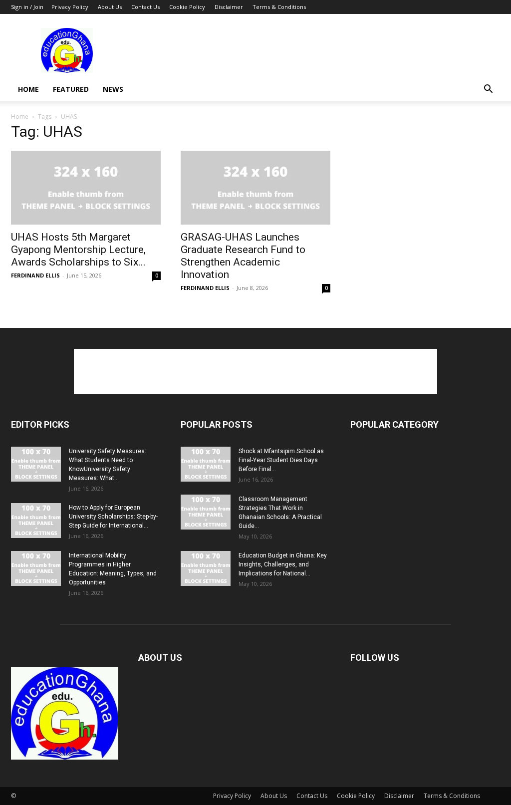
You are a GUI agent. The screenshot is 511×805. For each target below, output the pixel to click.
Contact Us (145, 6)
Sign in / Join (27, 6)
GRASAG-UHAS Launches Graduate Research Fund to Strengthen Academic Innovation (243, 255)
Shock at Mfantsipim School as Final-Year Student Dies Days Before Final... (281, 460)
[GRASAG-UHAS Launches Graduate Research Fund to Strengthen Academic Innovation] (255, 188)
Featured (71, 89)
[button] (488, 90)
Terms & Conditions (279, 6)
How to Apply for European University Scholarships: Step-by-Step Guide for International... (113, 516)
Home (28, 89)
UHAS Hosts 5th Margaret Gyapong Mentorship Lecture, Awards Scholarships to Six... (78, 249)
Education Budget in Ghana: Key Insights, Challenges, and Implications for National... (283, 564)
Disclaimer (229, 6)
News (113, 89)
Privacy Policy (69, 6)
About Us (110, 6)
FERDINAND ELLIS (35, 275)
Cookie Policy (187, 6)
